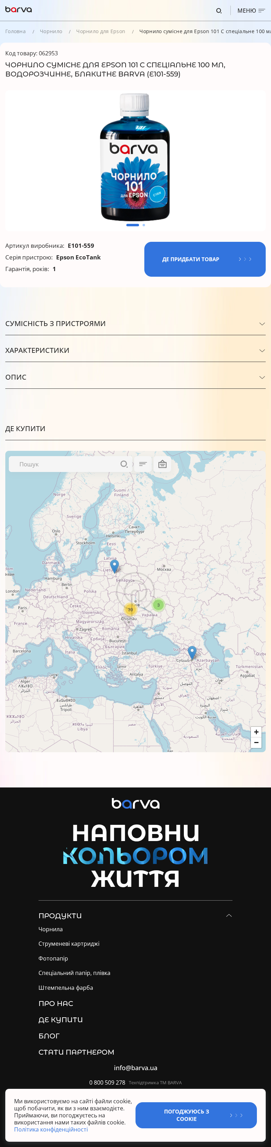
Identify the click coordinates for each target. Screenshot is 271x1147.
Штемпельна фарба (65, 988)
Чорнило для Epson (100, 31)
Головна (15, 31)
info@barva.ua (135, 1068)
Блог (49, 1036)
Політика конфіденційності (51, 1129)
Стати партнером (76, 1052)
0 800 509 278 (107, 1082)
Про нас (55, 1003)
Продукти (60, 916)
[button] (132, 225)
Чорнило (51, 31)
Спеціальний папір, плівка (74, 973)
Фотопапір (53, 958)
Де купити (60, 1020)
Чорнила (50, 929)
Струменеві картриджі (69, 943)
